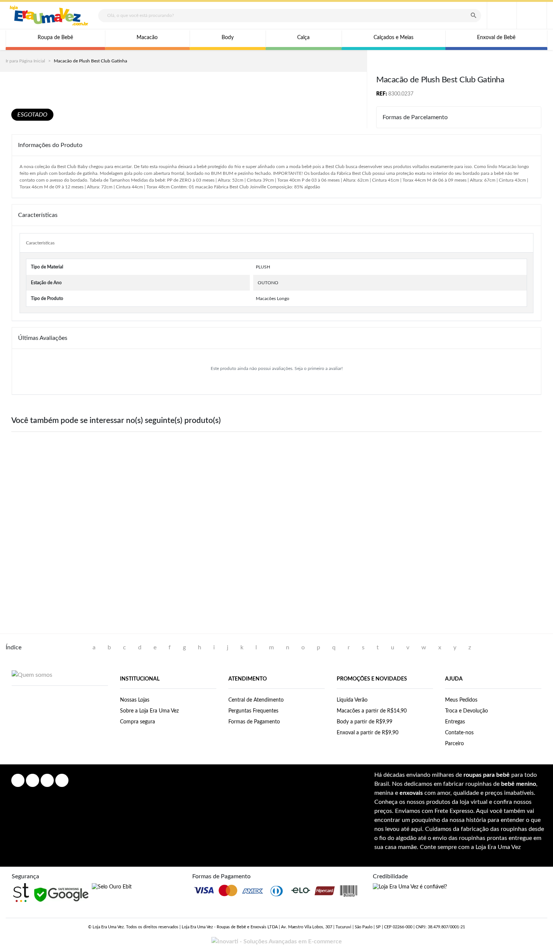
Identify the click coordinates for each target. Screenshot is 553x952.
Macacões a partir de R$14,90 (372, 711)
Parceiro (454, 743)
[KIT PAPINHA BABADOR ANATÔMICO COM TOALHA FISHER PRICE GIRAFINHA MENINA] (276, 493)
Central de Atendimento (256, 700)
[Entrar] (502, 15)
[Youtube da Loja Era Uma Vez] (47, 780)
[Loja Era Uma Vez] (49, 16)
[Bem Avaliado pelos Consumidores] (112, 887)
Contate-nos (459, 732)
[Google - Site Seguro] (61, 894)
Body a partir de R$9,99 (364, 722)
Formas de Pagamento (254, 722)
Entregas (455, 722)
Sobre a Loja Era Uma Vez (149, 711)
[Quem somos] (32, 675)
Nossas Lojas (134, 700)
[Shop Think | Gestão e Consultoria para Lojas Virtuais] (21, 892)
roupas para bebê (486, 775)
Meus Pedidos (461, 700)
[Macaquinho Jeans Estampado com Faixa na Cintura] (59, 493)
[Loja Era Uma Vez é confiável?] (410, 887)
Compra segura (137, 722)
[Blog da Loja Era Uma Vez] (61, 780)
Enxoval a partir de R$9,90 (367, 732)
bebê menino (518, 784)
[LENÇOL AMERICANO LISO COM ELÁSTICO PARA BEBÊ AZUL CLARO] (493, 493)
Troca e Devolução (466, 711)
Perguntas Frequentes (253, 711)
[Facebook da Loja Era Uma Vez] (17, 780)
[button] (532, 15)
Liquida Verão (352, 700)
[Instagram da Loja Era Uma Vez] (32, 780)
